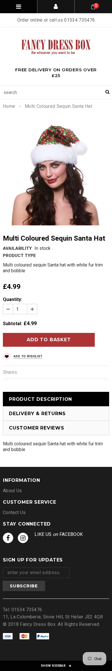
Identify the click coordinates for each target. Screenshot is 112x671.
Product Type (19, 255)
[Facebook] (8, 538)
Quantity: (12, 299)
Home (9, 106)
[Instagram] (23, 538)
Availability (17, 248)
